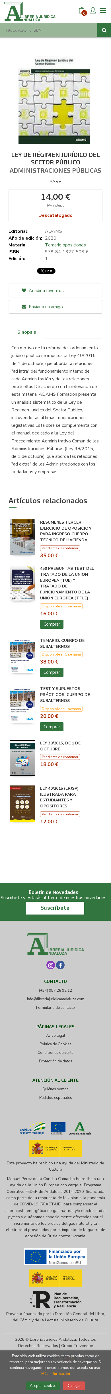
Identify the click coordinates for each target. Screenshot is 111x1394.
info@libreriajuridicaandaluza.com (55, 999)
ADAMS (53, 231)
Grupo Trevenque (77, 1345)
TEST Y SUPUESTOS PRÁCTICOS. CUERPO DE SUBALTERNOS (65, 694)
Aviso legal (55, 1035)
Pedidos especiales (55, 1097)
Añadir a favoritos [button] (46, 290)
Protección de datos (55, 1061)
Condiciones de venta (55, 1052)
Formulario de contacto (55, 1007)
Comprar (52, 624)
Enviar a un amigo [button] (45, 307)
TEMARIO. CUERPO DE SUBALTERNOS (62, 643)
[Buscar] (104, 30)
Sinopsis (26, 332)
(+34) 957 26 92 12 (55, 990)
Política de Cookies (55, 1044)
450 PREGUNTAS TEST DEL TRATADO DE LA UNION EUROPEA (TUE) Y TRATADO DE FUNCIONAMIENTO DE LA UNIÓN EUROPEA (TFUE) (67, 583)
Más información (55, 1373)
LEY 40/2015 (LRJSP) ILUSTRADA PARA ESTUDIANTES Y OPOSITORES (59, 797)
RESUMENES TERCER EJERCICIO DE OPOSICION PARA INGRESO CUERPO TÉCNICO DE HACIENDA (65, 531)
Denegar (74, 1385)
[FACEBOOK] (60, 965)
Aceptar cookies (43, 1385)
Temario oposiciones (65, 245)
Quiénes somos (55, 1089)
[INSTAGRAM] (50, 965)
